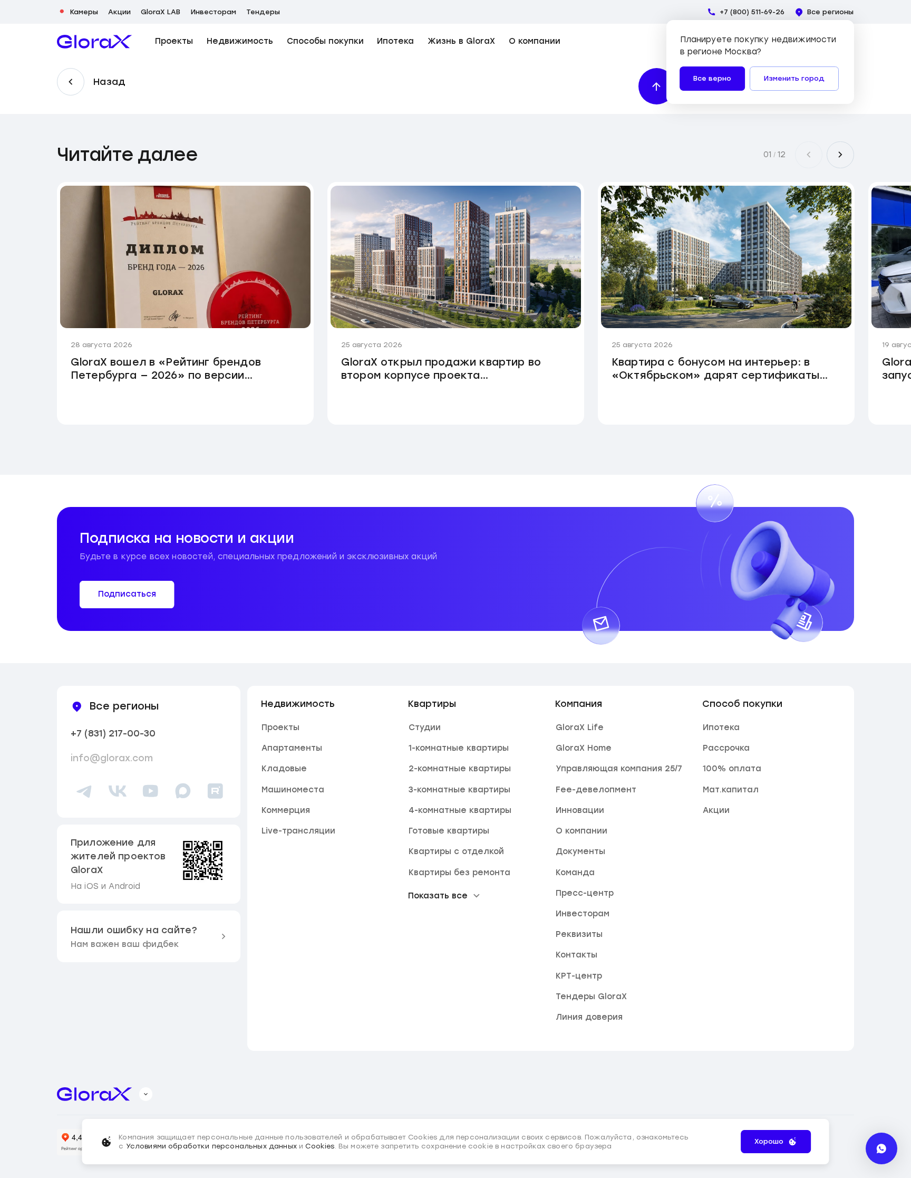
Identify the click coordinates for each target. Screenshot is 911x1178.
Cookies (319, 1146)
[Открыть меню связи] (881, 1148)
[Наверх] (656, 86)
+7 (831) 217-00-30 (113, 733)
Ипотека (395, 41)
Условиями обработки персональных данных (211, 1146)
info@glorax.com (112, 758)
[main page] (94, 42)
